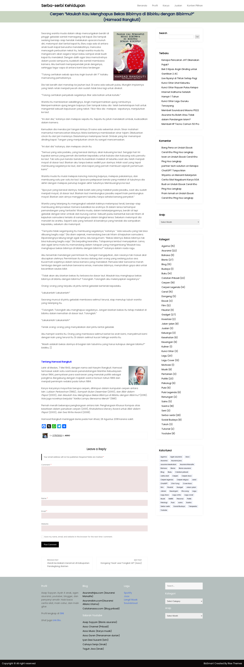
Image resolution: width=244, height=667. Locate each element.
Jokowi (163, 491)
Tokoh (165, 424)
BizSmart (209, 663)
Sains (165, 401)
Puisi (164, 387)
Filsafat (166, 310)
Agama (166, 246)
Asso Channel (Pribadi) (96, 626)
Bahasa (166, 255)
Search (163, 33)
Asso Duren (89, 635)
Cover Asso (187, 483)
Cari (197, 36)
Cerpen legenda (167, 480)
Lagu (164, 355)
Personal (180, 499)
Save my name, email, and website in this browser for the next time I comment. (78, 537)
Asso (187, 457)
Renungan (167, 396)
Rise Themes (235, 663)
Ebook (165, 300)
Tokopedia (193, 506)
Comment (46, 465)
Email (44, 511)
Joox (126, 596)
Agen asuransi (176, 457)
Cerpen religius (182, 480)
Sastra (165, 406)
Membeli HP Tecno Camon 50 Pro (180, 124)
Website (44, 524)
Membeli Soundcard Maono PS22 (180, 110)
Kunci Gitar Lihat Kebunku (176, 82)
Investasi (167, 319)
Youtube (166, 433)
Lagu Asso (165, 495)
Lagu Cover (168, 360)
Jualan (178, 5)
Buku (164, 273)
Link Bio (57, 620)
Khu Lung (185, 491)
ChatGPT (164, 483)
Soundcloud (131, 603)
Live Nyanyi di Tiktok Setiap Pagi (179, 78)
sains (180, 502)
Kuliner (165, 346)
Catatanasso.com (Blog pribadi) (101, 608)
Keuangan (167, 342)
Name (44, 498)
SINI (62, 613)
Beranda (142, 5)
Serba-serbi (168, 415)
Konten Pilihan (195, 5)
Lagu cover (189, 495)
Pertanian (167, 374)
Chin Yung (175, 483)
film (162, 487)
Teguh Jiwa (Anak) (93, 648)
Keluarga (167, 332)
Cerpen (166, 282)
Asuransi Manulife (187, 464)
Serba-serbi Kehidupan (63, 5)
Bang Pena (168, 147)
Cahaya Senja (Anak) (95, 644)
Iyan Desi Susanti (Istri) (96, 639)
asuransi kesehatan (168, 464)
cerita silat (165, 476)
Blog (164, 264)
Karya (166, 5)
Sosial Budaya (170, 419)
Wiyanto (166, 175)
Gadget (166, 314)
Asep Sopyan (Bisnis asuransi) (100, 622)
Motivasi (166, 364)
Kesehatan (168, 337)
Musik (165, 369)
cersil (194, 480)
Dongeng (167, 296)
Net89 (171, 499)
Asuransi (166, 250)
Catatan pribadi (181, 472)
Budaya (166, 268)
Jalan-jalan (168, 323)
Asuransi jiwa (176, 461)
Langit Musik (131, 599)
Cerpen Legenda (171, 287)
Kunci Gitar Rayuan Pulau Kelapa (180, 87)
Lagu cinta (176, 495)
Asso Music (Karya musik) (97, 631)
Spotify (128, 592)
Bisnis (165, 259)
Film (164, 305)
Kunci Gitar (168, 351)
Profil (155, 5)
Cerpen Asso (187, 476)
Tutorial (166, 428)
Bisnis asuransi (185, 468)
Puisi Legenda (169, 392)
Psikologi (166, 383)
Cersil (165, 291)
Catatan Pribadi (170, 278)
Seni (164, 410)
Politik (165, 378)
